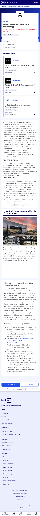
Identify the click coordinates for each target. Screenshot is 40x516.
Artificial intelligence (25, 338)
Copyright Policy (20, 496)
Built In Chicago (6, 467)
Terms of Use (20, 502)
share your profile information (30, 388)
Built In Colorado (6, 470)
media (15, 340)
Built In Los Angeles (7, 474)
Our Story (4, 413)
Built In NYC (5, 477)
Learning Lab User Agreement (20, 490)
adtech (9, 340)
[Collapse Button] (34, 72)
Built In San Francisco (8, 480)
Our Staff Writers (7, 420)
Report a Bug (5, 449)
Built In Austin (6, 457)
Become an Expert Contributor (11, 434)
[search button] (31, 2)
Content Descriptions (8, 423)
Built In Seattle (6, 484)
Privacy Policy (20, 499)
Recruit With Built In (8, 431)
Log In (36, 2)
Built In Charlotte (7, 464)
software (21, 340)
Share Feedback (6, 446)
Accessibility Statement (20, 493)
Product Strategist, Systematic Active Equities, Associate (20, 66)
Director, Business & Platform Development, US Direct (20, 86)
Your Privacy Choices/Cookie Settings (20, 505)
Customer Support (7, 442)
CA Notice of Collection (20, 508)
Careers (3, 416)
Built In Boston (6, 460)
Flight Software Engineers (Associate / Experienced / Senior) (17, 106)
